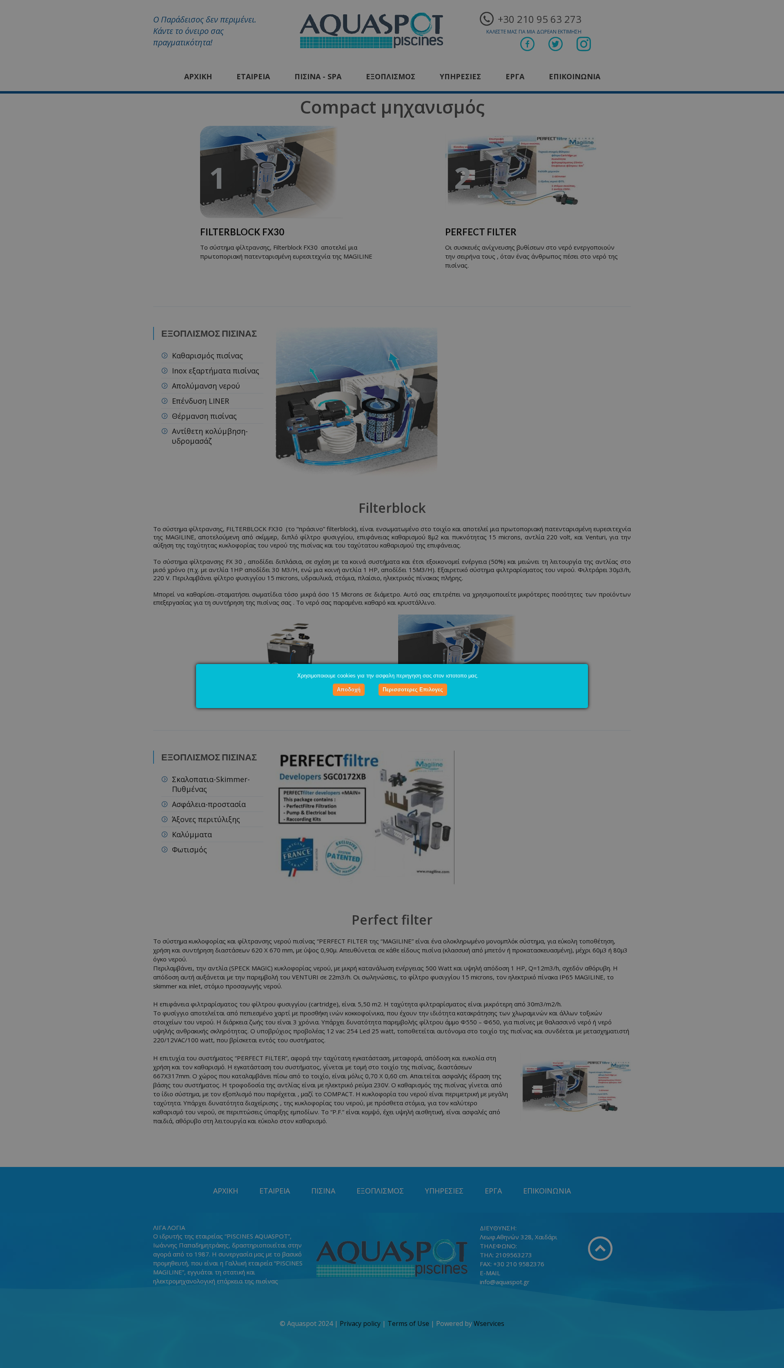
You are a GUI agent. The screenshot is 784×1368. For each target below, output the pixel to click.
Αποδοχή (349, 689)
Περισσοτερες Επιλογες (413, 689)
